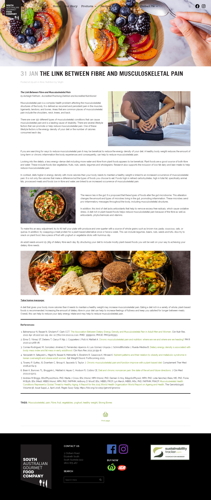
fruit (59, 402)
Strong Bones (105, 402)
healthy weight (90, 402)
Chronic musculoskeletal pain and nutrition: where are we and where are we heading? (141, 339)
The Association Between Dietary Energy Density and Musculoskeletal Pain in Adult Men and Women (121, 332)
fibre (42, 82)
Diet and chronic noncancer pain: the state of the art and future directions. (134, 370)
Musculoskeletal (36, 402)
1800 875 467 (70, 463)
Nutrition (49, 82)
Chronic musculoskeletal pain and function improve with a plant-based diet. (124, 362)
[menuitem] (57, 6)
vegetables (67, 402)
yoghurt (78, 402)
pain (48, 402)
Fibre (53, 402)
